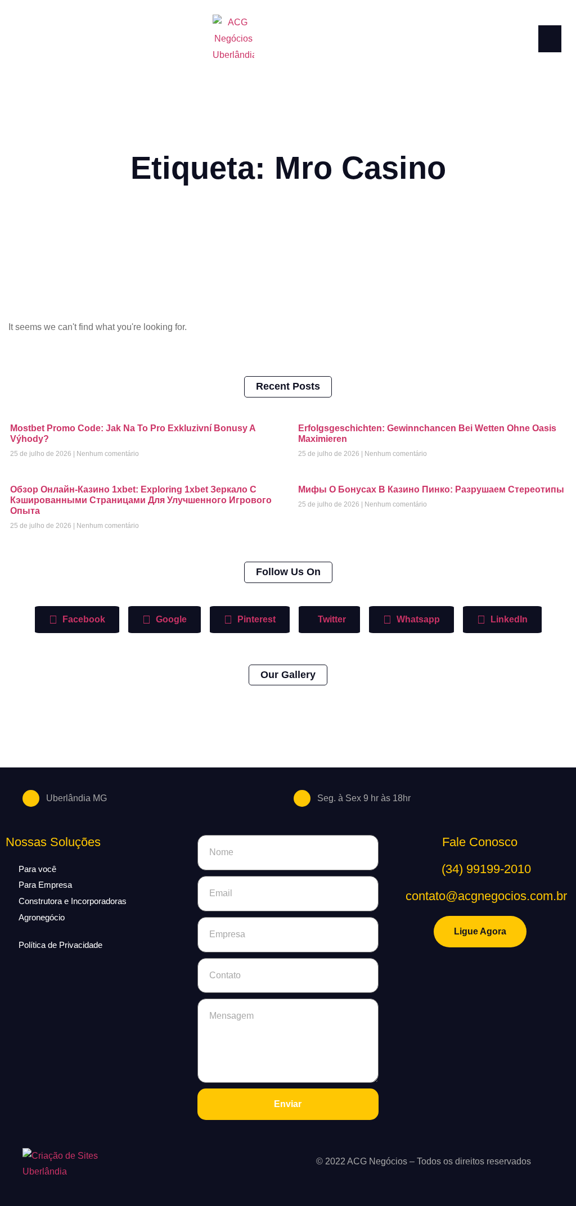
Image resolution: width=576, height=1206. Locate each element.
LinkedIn (508, 619)
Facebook (82, 619)
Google (170, 619)
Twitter (331, 619)
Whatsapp (417, 619)
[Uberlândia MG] (30, 798)
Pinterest (255, 619)
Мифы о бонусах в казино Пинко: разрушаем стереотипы (431, 489)
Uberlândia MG (76, 798)
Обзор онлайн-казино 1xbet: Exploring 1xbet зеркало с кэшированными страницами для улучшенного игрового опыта (141, 500)
